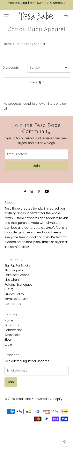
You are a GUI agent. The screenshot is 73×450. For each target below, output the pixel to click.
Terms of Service (16, 299)
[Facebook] (25, 191)
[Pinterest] (39, 191)
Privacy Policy (14, 294)
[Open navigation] (6, 16)
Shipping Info (13, 270)
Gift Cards (11, 325)
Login (8, 344)
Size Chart (11, 280)
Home (8, 44)
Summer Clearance (51, 3)
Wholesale (12, 335)
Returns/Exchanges (18, 285)
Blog (7, 340)
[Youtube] (47, 191)
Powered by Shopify (48, 399)
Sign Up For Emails (17, 265)
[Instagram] (32, 191)
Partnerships (13, 330)
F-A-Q (8, 289)
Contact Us (12, 304)
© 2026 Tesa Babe (17, 399)
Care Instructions (16, 275)
